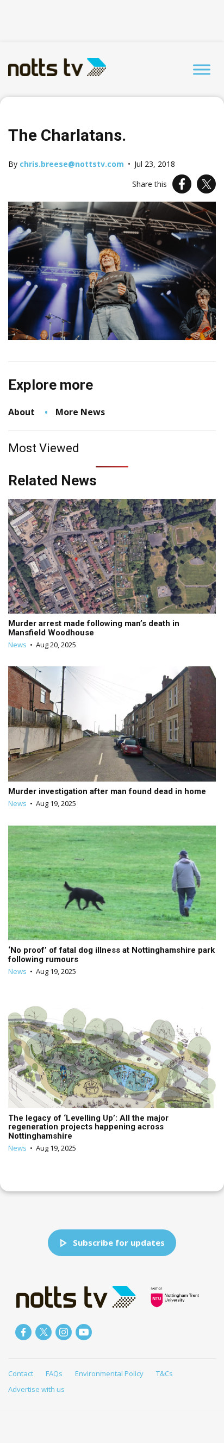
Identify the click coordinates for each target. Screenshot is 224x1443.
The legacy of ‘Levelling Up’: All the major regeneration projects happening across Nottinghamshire (88, 1127)
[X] (206, 183)
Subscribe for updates (119, 1242)
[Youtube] (84, 1332)
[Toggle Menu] (201, 69)
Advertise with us (36, 1389)
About (21, 412)
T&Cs (164, 1373)
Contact (20, 1373)
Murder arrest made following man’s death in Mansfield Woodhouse (93, 628)
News (17, 644)
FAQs (54, 1373)
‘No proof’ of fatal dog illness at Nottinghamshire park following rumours (111, 954)
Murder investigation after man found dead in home (107, 791)
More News (80, 412)
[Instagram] (63, 1332)
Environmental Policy (109, 1373)
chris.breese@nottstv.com (72, 164)
